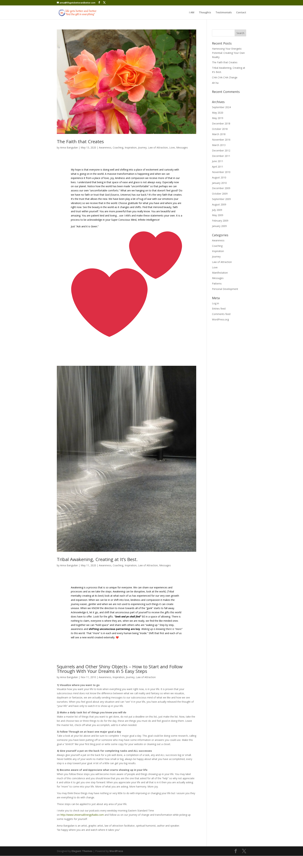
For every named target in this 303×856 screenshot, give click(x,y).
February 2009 (220, 220)
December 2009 (221, 188)
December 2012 (221, 150)
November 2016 (221, 139)
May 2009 (217, 215)
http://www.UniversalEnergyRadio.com (82, 814)
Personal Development (225, 289)
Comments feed (221, 314)
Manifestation (220, 272)
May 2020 (217, 112)
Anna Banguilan (69, 147)
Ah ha (215, 82)
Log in (215, 303)
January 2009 (219, 226)
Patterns (217, 283)
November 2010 (221, 172)
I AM (191, 12)
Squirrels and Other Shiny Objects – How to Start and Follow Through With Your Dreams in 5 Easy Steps (120, 668)
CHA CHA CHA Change (224, 77)
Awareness (105, 147)
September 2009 (221, 199)
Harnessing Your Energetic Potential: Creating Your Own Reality (228, 53)
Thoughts (205, 12)
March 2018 (218, 134)
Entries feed (218, 308)
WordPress (116, 851)
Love (172, 147)
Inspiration (131, 147)
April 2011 (217, 166)
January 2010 (219, 183)
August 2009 (219, 204)
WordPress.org (220, 319)
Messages (182, 147)
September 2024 (221, 107)
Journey (142, 147)
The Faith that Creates (80, 141)
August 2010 (219, 177)
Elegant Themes (82, 851)
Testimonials (224, 12)
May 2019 (217, 118)
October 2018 (220, 129)
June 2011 (217, 161)
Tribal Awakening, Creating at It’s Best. (97, 559)
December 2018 (221, 123)
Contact (241, 12)
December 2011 (221, 156)
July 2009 (217, 210)
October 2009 (220, 193)
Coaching (118, 147)
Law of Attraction (158, 147)
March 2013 (218, 145)
